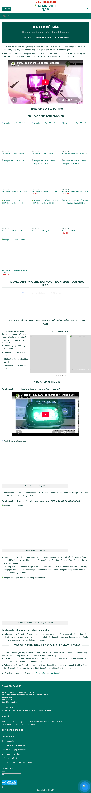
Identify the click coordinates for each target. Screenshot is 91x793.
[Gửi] (87, 16)
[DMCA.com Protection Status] (9, 782)
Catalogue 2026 (8, 737)
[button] (6, 9)
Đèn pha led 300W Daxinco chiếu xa (74, 231)
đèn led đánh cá (54, 673)
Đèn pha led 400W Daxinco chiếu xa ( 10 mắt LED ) (15, 271)
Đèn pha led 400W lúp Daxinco (42, 231)
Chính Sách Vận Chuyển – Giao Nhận (17, 762)
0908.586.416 (49, 2)
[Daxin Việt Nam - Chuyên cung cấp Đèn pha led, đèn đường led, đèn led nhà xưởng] (45, 8)
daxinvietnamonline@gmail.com (19, 722)
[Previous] (31, 355)
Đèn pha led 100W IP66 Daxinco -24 (74, 153)
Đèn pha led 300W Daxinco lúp (12, 231)
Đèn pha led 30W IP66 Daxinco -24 (14, 153)
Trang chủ (27, 38)
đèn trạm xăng (40, 673)
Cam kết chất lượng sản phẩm (14, 750)
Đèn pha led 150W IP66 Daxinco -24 (14, 191)
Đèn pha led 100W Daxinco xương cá (75, 191)
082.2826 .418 (45, 722)
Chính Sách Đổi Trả (9, 758)
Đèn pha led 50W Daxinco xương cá (44, 191)
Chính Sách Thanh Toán (11, 754)
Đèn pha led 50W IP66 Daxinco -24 (44, 153)
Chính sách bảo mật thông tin (13, 745)
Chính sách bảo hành (10, 741)
